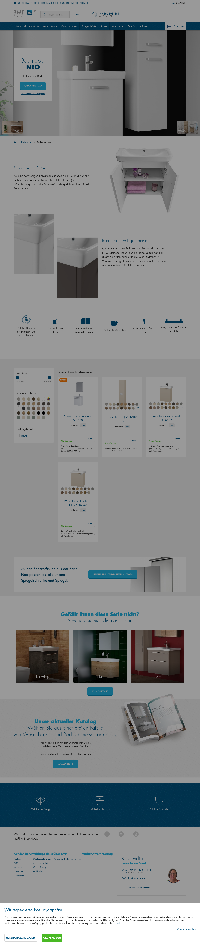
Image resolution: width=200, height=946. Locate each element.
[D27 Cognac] (28, 413)
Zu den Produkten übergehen (33, 93)
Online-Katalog (39, 867)
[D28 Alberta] (33, 413)
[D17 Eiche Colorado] (38, 403)
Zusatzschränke (50, 26)
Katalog (50, 3)
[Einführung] (15, 142)
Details (117, 923)
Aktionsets (143, 26)
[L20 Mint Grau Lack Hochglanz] (28, 417)
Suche (76, 14)
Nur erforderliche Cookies (20, 937)
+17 (136, 408)
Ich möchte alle (100, 691)
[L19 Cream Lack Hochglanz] (23, 417)
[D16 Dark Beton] (43, 403)
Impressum (18, 867)
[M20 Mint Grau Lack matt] (43, 417)
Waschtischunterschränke (27, 26)
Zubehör (131, 26)
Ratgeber (35, 3)
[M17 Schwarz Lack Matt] (43, 413)
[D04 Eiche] (23, 399)
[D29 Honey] (48, 413)
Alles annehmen (52, 937)
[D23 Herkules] (43, 408)
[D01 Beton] (18, 399)
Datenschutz (19, 871)
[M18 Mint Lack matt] (33, 417)
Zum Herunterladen (41, 863)
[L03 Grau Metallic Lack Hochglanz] (18, 403)
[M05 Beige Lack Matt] (28, 403)
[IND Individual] (48, 399)
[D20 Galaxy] (28, 408)
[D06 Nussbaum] (33, 399)
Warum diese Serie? (33, 86)
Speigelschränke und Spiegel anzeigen (113, 574)
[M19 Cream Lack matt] (38, 417)
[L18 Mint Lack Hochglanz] (18, 417)
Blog (43, 3)
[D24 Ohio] (48, 408)
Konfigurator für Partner (66, 3)
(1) (26, 435)
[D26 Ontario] (23, 413)
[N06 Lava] (48, 403)
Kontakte (84, 3)
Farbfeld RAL (39, 871)
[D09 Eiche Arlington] (23, 403)
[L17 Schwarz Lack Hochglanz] (38, 413)
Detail (89, 438)
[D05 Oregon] (28, 399)
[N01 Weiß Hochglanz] (43, 399)
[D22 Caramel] (38, 408)
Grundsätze (19, 875)
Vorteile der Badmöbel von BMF (67, 858)
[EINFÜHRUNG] (15, 3)
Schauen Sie (64, 763)
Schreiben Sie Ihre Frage (138, 887)
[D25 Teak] (18, 413)
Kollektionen (178, 26)
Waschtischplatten (69, 26)
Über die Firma (23, 3)
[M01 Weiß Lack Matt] (18, 408)
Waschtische (117, 26)
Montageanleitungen (42, 858)
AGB (16, 863)
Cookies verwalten (186, 929)
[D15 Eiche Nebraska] (33, 403)
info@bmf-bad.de (136, 878)
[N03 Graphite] (23, 408)
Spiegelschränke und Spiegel (94, 26)
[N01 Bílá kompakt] (48, 417)
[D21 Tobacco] (33, 408)
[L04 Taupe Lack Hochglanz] (38, 399)
